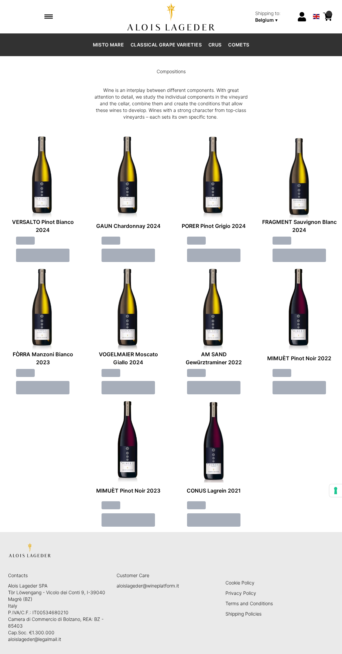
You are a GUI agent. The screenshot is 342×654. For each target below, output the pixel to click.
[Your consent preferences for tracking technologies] (335, 490)
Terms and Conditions (249, 603)
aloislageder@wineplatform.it (148, 585)
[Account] (302, 16)
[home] (171, 16)
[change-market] (274, 16)
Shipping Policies (243, 614)
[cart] (327, 16)
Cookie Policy (239, 582)
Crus (214, 44)
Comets (238, 44)
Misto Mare (108, 44)
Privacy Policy (240, 593)
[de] (316, 7)
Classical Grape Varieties (166, 44)
